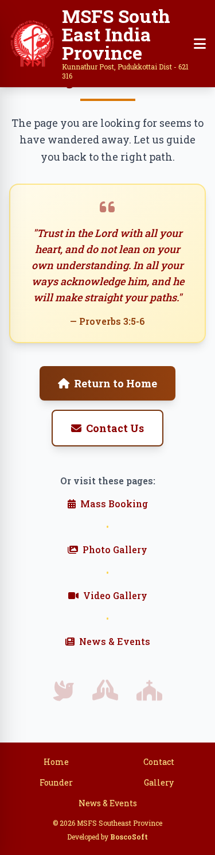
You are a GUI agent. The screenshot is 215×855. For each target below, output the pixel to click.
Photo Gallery (115, 549)
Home (56, 761)
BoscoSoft (129, 836)
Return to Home (115, 383)
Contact (158, 761)
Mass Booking (114, 504)
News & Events (114, 641)
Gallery (159, 782)
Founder (56, 782)
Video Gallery (115, 595)
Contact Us (115, 428)
